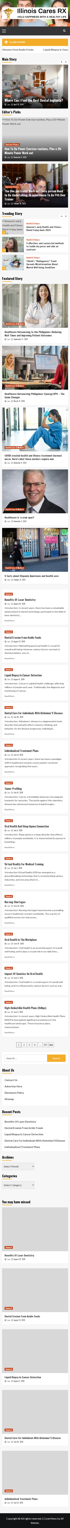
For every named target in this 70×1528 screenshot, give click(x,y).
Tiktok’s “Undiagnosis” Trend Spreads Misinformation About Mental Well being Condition (42, 246)
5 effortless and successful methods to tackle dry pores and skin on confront (45, 228)
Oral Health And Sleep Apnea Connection (27, 826)
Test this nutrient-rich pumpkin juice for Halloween (45, 264)
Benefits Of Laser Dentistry (20, 600)
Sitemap (9, 1099)
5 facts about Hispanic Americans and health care (32, 576)
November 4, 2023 (20, 157)
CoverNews (50, 1518)
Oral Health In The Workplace (21, 940)
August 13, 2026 (19, 641)
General (9, 594)
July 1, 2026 (18, 868)
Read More (9, 620)
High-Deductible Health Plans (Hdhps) (25, 1008)
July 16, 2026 (18, 792)
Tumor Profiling (13, 789)
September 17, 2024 (21, 339)
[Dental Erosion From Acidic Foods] (35, 1290)
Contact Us (11, 1080)
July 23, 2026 (18, 755)
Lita (8, 105)
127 (45, 1044)
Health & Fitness (33, 222)
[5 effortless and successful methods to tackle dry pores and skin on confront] (13, 226)
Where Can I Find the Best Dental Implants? (34, 100)
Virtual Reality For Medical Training (24, 864)
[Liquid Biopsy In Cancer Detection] (35, 1351)
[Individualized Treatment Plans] (35, 1473)
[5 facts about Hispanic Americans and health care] (35, 550)
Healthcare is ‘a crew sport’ (19, 517)
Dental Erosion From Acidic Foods (23, 637)
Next (51, 1044)
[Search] (64, 30)
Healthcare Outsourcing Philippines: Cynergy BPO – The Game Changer (34, 395)
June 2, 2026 (18, 1012)
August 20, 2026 (19, 603)
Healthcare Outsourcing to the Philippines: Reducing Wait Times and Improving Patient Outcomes (33, 333)
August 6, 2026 (19, 679)
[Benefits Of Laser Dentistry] (35, 1229)
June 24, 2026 (19, 906)
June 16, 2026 (19, 943)
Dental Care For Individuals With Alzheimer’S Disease (34, 713)
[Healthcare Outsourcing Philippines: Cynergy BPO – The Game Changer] (35, 368)
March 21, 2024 (19, 401)
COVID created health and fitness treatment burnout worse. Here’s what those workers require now (33, 457)
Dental (8, 96)
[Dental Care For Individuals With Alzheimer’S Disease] (35, 1412)
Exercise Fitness (12, 144)
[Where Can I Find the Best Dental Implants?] (35, 87)
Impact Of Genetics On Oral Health (24, 974)
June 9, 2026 (18, 978)
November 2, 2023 (20, 521)
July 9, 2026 (18, 830)
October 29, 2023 (20, 203)
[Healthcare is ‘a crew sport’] (35, 491)
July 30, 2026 (18, 717)
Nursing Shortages (15, 902)
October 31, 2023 (19, 579)
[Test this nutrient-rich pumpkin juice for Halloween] (13, 262)
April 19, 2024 (18, 104)
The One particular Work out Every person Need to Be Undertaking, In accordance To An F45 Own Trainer (35, 195)
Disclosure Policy (14, 1092)
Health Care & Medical (15, 324)
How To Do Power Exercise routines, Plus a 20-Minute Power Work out (33, 151)
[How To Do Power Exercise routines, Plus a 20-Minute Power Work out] (35, 139)
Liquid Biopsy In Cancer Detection (23, 675)
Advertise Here (13, 1086)
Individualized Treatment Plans (22, 751)
